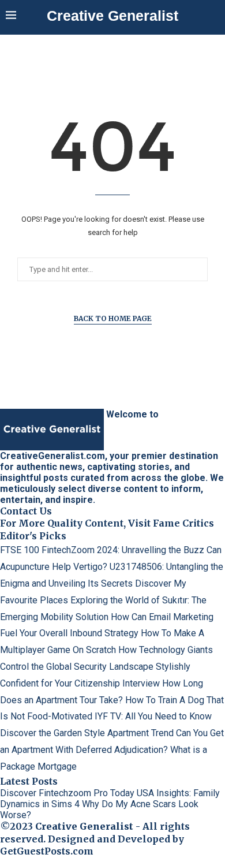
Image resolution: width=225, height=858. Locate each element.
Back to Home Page (113, 318)
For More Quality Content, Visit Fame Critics (107, 523)
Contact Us (26, 511)
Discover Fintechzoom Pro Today (67, 793)
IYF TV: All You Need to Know (153, 716)
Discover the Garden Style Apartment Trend (87, 733)
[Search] (213, 16)
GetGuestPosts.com (46, 851)
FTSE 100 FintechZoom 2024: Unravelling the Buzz (102, 549)
